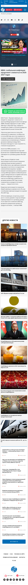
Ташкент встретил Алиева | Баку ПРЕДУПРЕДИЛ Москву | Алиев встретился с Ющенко (14, 55)
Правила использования (13, 2)
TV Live (26, 2)
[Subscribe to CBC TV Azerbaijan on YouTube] (14, 35)
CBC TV (10, 9)
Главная (6, 554)
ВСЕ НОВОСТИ (14, 541)
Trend (10, 127)
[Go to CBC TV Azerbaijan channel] (14, 26)
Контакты (21, 1)
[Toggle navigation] (25, 10)
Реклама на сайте (6, 2)
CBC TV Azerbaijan (14, 30)
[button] (16, 64)
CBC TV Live (9, 575)
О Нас (2, 2)
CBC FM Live (21, 575)
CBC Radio (18, 9)
